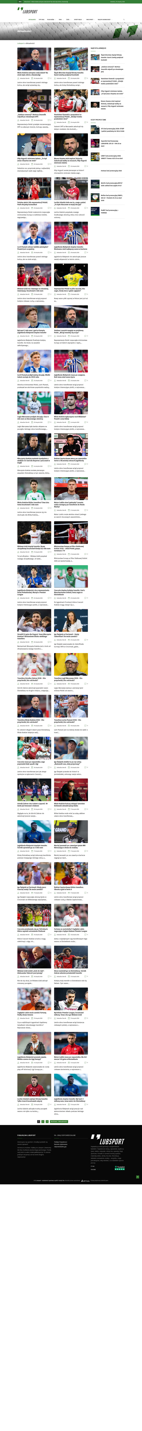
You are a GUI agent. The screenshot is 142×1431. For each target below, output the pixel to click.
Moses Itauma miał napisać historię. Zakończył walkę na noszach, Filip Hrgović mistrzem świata (70, 160)
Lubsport (20, 43)
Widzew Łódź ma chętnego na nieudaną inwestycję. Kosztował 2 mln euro (32, 290)
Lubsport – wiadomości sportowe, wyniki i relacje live (50, 1180)
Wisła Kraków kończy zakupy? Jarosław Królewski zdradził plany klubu (69, 805)
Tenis (60, 19)
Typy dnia (41, 19)
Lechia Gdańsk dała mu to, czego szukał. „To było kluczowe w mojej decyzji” (70, 203)
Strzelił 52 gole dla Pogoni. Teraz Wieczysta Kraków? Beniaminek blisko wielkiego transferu (34, 636)
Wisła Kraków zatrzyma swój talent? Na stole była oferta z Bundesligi (32, 74)
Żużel (67, 19)
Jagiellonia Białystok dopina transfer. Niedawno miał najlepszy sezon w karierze (70, 248)
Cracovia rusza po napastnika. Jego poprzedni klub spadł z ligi (31, 763)
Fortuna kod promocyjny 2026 (111, 171)
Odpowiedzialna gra (60, 1147)
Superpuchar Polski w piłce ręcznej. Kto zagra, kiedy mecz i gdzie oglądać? (69, 290)
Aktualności (27, 1)
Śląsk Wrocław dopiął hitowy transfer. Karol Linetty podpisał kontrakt (49, 1)
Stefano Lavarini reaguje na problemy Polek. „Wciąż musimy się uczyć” (68, 331)
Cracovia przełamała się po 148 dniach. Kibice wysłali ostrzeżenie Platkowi (32, 930)
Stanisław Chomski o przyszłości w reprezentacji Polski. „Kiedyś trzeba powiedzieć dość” (68, 117)
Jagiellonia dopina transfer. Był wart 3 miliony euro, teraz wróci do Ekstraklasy (69, 1100)
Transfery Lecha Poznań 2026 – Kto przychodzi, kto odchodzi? (67, 721)
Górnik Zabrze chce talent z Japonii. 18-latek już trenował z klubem (32, 805)
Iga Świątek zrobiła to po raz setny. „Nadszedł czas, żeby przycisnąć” (67, 763)
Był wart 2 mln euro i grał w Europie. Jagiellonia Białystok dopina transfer (31, 331)
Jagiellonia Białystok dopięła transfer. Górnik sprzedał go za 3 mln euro (32, 846)
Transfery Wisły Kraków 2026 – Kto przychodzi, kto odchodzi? (30, 721)
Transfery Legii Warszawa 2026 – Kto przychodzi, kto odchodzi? (68, 679)
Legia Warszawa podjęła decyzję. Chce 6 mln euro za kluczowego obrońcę (33, 418)
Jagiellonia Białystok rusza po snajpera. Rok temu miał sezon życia (69, 376)
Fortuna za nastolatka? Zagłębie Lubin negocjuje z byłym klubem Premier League (70, 930)
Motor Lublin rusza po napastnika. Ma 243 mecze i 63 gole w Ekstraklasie (70, 1058)
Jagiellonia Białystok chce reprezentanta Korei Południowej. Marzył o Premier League (33, 592)
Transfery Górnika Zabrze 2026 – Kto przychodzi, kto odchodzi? (31, 679)
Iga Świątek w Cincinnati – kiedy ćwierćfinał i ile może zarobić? (66, 635)
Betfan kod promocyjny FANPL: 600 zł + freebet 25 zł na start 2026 (112, 197)
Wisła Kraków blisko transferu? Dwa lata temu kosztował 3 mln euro (33, 503)
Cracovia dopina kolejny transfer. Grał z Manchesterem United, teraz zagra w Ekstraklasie (69, 592)
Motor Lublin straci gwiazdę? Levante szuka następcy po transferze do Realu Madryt (69, 504)
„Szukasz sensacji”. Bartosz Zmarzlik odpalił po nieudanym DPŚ (31, 116)
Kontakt (93, 1169)
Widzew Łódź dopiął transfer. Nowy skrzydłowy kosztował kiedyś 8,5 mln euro (34, 547)
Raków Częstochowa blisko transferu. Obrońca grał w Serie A (69, 888)
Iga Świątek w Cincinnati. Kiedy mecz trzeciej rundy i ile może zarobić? (31, 888)
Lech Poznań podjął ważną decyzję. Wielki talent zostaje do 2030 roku (33, 376)
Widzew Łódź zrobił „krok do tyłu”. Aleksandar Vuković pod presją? (30, 972)
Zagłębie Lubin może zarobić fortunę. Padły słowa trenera (32, 1014)
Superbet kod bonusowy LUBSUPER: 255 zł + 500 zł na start (111, 143)
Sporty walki (78, 19)
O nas (92, 1166)
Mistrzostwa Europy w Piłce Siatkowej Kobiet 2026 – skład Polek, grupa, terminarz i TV (69, 548)
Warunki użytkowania (60, 1144)
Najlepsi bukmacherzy (104, 19)
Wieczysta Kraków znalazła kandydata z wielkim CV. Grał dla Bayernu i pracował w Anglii (33, 460)
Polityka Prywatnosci (60, 1142)
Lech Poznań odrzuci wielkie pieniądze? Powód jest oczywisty (32, 248)
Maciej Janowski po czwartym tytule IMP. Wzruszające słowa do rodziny (70, 846)
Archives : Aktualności (59, 1122)
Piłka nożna (50, 19)
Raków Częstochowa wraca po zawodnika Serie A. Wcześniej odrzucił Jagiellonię (70, 459)
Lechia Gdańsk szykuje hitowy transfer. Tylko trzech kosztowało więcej (32, 1100)
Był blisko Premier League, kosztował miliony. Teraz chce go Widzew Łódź (69, 1014)
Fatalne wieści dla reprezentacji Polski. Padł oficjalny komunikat (32, 203)
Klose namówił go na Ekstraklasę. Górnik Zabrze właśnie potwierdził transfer (70, 972)
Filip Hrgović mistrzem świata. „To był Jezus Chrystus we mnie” (32, 159)
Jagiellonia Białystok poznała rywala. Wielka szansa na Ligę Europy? (31, 1058)
